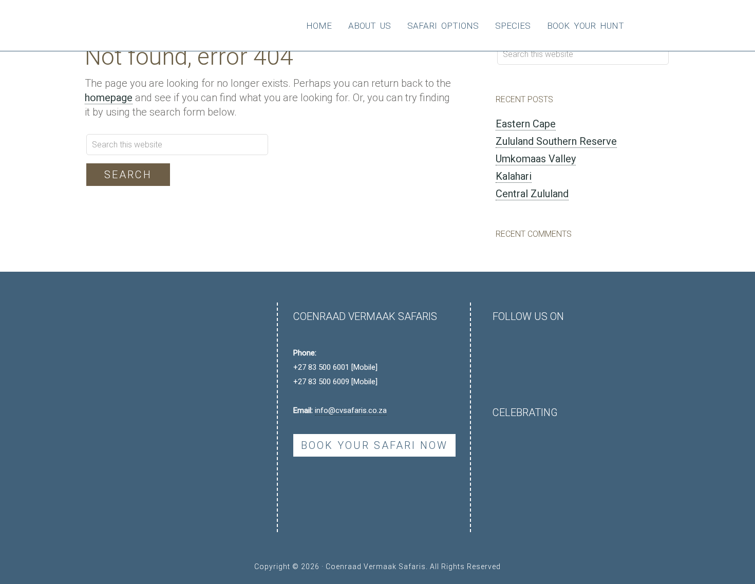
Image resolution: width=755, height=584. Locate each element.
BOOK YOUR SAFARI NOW (374, 445)
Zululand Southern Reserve (556, 141)
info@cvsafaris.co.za (351, 410)
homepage (109, 97)
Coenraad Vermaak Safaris (144, 26)
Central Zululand (532, 193)
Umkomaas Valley (536, 159)
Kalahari (514, 176)
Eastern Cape (526, 124)
